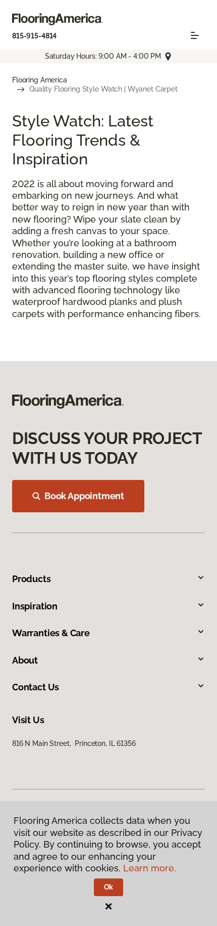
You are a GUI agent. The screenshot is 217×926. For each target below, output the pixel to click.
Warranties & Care (51, 633)
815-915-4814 (34, 36)
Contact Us (35, 687)
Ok (109, 887)
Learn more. (149, 868)
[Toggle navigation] (195, 35)
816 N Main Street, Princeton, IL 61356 (74, 743)
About (25, 660)
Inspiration (35, 606)
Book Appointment (84, 496)
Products (31, 579)
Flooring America (39, 80)
